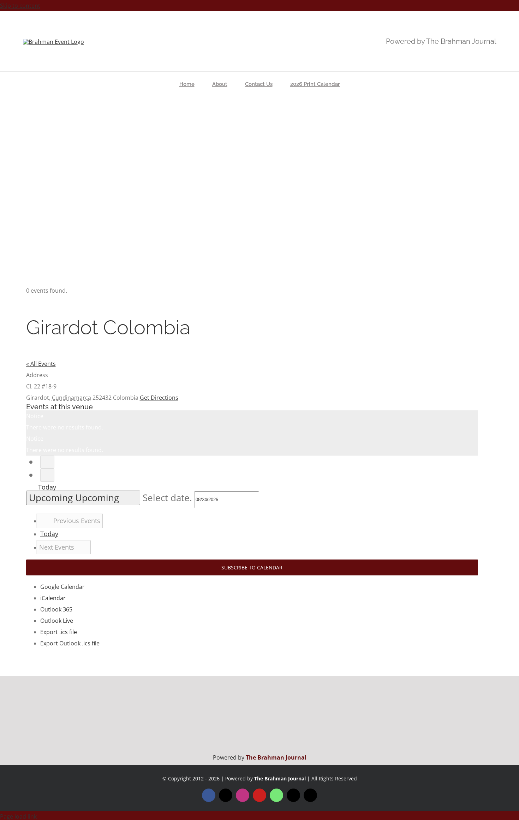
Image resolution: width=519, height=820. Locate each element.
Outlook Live (56, 621)
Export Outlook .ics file (70, 643)
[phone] (310, 795)
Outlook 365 (56, 609)
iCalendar (53, 598)
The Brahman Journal (276, 757)
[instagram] (242, 795)
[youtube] (259, 795)
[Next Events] (47, 475)
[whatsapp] (276, 795)
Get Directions (159, 398)
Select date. (169, 498)
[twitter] (225, 795)
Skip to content (20, 6)
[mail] (293, 795)
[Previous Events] (47, 462)
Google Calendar (62, 587)
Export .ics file (58, 632)
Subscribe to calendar (251, 567)
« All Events (41, 364)
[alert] (252, 421)
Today (47, 487)
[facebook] (208, 795)
